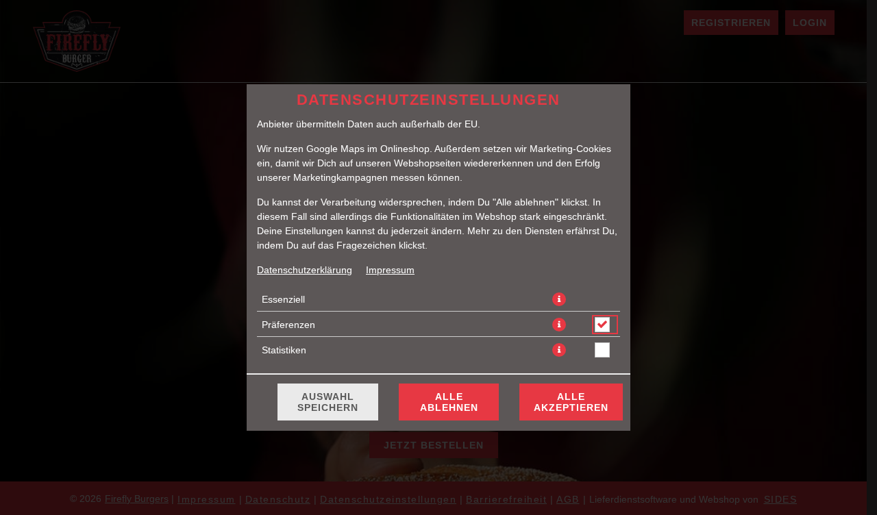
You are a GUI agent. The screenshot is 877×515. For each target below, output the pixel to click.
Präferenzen (288, 324)
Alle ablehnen (449, 402)
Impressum (390, 269)
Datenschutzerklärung (304, 269)
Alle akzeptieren (571, 402)
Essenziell (283, 299)
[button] (559, 299)
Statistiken (284, 349)
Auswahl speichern (327, 402)
